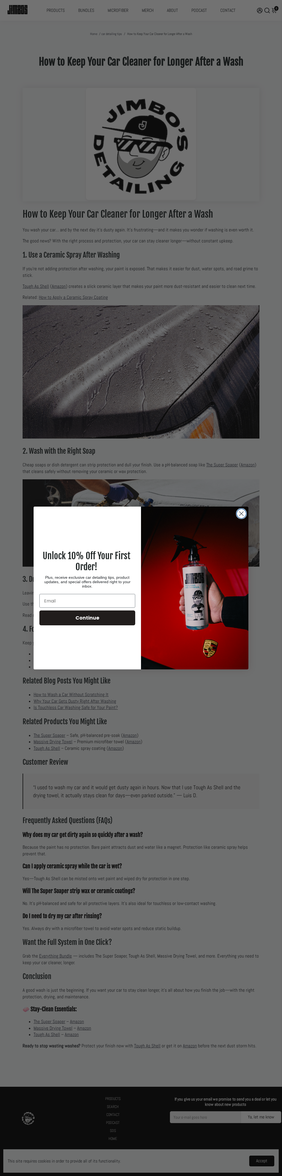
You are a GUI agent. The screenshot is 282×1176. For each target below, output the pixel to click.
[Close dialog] (241, 513)
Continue (87, 617)
